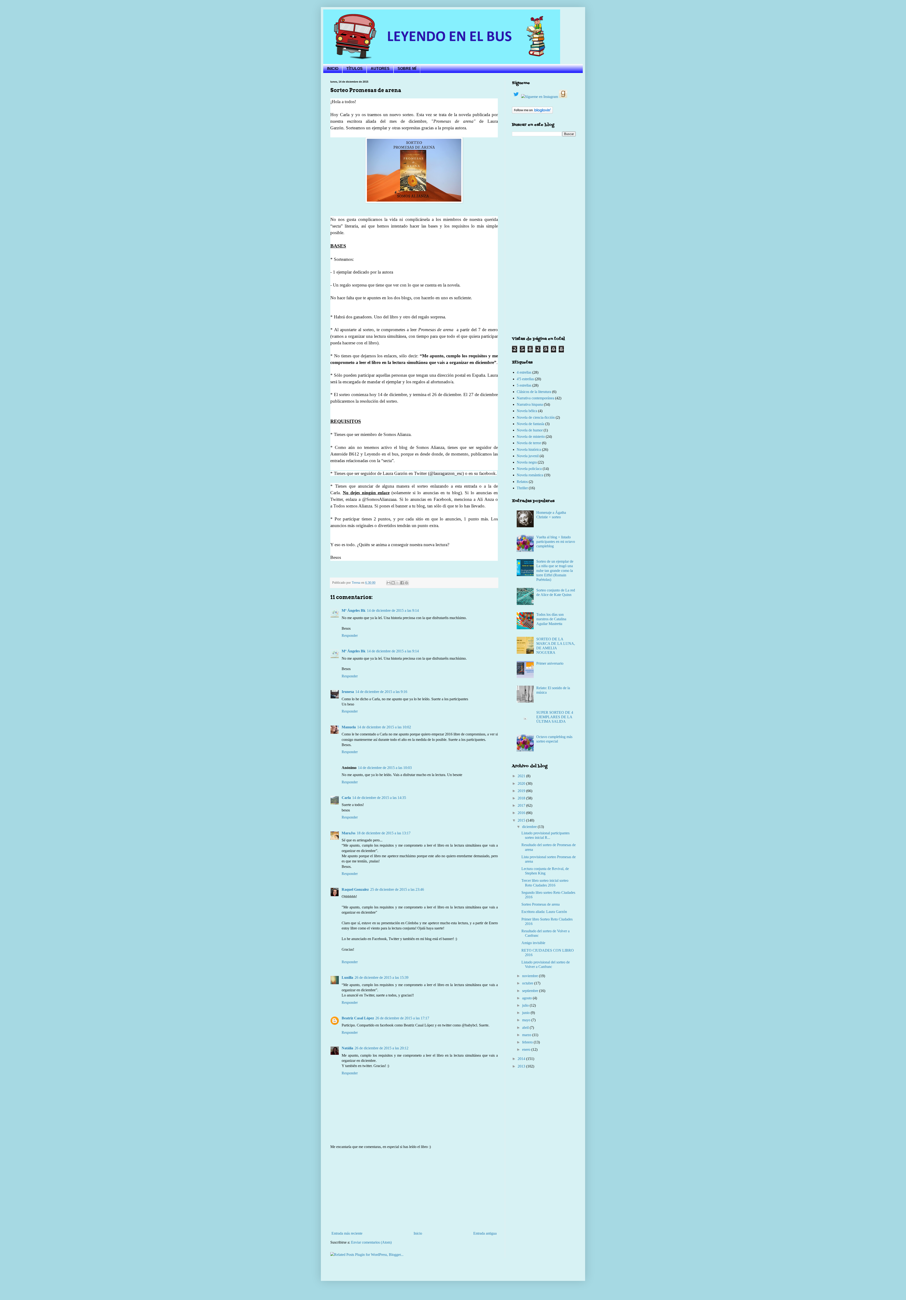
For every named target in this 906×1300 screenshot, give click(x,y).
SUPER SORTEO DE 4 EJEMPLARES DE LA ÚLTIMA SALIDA (554, 716)
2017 (522, 805)
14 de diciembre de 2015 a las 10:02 (384, 727)
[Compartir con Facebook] (402, 582)
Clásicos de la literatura (534, 392)
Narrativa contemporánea (535, 398)
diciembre (530, 827)
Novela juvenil (528, 456)
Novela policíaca (529, 469)
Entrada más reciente (346, 1233)
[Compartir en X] (397, 582)
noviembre (530, 976)
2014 (522, 1059)
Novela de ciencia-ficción (536, 417)
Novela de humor (530, 430)
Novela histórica (529, 449)
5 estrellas (524, 385)
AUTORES (380, 69)
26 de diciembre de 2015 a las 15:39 (381, 977)
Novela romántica (530, 475)
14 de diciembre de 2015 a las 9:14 (393, 610)
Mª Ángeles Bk (353, 610)
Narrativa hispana (530, 404)
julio (526, 1005)
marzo (527, 1035)
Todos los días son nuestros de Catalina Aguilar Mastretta (551, 618)
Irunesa (348, 692)
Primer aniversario (549, 663)
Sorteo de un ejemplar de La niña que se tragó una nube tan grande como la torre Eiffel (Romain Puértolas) (554, 570)
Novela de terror (529, 443)
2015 (522, 820)
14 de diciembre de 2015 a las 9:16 (381, 692)
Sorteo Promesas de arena (540, 904)
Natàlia (347, 1048)
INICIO (332, 69)
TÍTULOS (354, 69)
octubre (528, 983)
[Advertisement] (414, 1190)
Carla (346, 798)
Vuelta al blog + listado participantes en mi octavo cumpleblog (555, 541)
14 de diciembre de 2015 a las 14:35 (379, 798)
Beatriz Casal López (358, 1018)
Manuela (349, 727)
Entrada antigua (485, 1233)
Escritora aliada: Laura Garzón (544, 912)
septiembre (530, 991)
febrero (528, 1042)
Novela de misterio (531, 437)
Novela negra (527, 462)
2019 (522, 791)
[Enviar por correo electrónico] (388, 582)
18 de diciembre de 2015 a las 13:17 (384, 833)
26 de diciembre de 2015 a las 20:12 (381, 1048)
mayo (526, 1020)
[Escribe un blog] (393, 582)
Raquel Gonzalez (355, 889)
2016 (522, 813)
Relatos (522, 482)
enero (526, 1049)
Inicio (418, 1233)
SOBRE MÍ (407, 69)
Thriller (522, 488)
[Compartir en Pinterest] (406, 582)
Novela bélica (527, 411)
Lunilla (347, 977)
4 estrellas (524, 372)
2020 (522, 783)
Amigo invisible (533, 943)
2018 (522, 798)
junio (526, 1013)
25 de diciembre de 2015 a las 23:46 (397, 889)
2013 (522, 1066)
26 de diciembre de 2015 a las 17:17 (402, 1018)
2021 (522, 776)
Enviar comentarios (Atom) (371, 1242)
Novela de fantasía (530, 424)
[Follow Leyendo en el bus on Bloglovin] (532, 112)
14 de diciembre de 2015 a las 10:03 (385, 768)
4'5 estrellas (525, 379)
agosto (527, 998)
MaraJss (348, 833)
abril (526, 1028)
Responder (350, 635)
